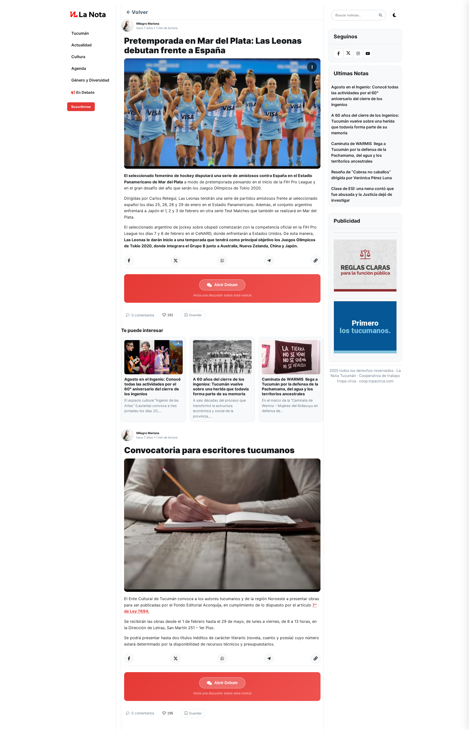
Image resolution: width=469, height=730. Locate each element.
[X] (348, 53)
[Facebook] (338, 53)
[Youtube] (368, 53)
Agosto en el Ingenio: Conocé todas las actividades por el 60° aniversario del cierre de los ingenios (152, 386)
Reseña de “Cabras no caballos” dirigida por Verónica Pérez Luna (361, 174)
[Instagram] (358, 53)
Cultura (78, 56)
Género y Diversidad (90, 80)
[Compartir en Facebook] (129, 260)
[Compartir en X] (176, 260)
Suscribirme (81, 107)
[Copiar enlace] (315, 260)
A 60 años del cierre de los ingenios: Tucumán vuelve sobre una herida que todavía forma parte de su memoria (221, 386)
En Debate (85, 92)
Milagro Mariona (147, 23)
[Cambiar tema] (394, 15)
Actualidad (81, 44)
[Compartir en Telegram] (269, 260)
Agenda (78, 68)
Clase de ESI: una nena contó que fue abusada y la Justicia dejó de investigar (362, 194)
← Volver (137, 12)
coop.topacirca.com (376, 381)
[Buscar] (380, 15)
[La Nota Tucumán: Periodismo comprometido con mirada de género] (88, 14)
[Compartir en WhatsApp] (222, 260)
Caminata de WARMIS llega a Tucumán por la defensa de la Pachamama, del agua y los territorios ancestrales (290, 386)
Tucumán (80, 33)
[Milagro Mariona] (128, 26)
